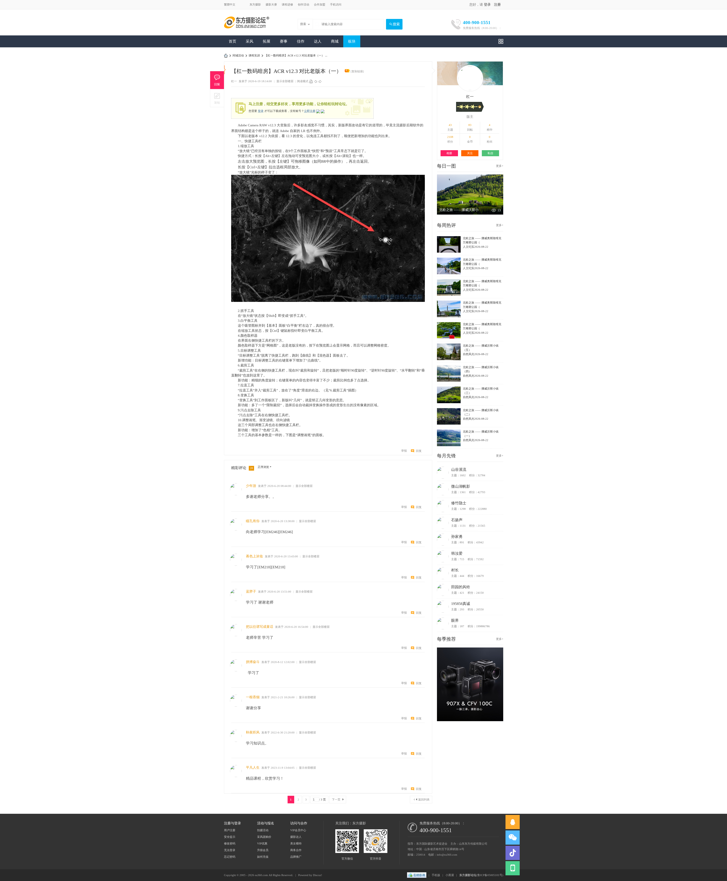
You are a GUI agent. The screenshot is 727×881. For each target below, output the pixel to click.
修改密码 (229, 843)
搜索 (303, 24)
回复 (419, 450)
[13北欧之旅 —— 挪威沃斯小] (470, 213)
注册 (497, 4)
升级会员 (262, 850)
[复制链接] (357, 71)
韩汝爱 (457, 553)
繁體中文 (229, 4)
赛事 (283, 41)
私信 (490, 153)
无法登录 (229, 850)
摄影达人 (296, 836)
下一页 (336, 799)
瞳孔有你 (253, 521)
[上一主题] (315, 81)
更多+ (499, 165)
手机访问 (335, 4)
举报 (404, 450)
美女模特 (296, 843)
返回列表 (424, 799)
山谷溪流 (458, 469)
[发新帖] (217, 98)
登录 (487, 4)
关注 (470, 153)
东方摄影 (255, 4)
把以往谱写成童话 (259, 627)
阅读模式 (302, 81)
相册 (449, 153)
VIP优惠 (262, 843)
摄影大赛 (271, 4)
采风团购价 (264, 836)
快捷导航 (500, 41)
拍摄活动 (262, 830)
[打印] (311, 81)
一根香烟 (253, 697)
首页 (232, 41)
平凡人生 (253, 767)
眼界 (455, 620)
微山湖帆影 (460, 486)
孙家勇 (457, 536)
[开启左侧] (225, 69)
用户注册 (229, 830)
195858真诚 (460, 603)
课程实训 (254, 55)
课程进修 (287, 4)
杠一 (234, 81)
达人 (317, 41)
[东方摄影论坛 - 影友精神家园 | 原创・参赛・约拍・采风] (246, 22)
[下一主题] (320, 81)
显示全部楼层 (284, 81)
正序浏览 (263, 467)
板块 (352, 41)
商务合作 (296, 850)
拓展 (266, 41)
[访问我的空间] (470, 77)
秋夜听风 (253, 732)
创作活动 (303, 4)
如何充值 (262, 856)
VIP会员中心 (298, 830)
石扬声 (457, 520)
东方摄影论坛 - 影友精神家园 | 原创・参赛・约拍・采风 (226, 55)
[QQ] (416, 875)
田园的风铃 (460, 587)
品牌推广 (296, 856)
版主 (469, 117)
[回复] (217, 80)
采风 (249, 41)
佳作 (300, 41)
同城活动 (238, 55)
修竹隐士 (458, 503)
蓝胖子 (251, 591)
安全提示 (229, 836)
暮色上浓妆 (254, 556)
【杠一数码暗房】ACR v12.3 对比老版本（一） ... (296, 55)
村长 (455, 570)
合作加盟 (319, 4)
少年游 (251, 486)
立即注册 (309, 110)
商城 (335, 41)
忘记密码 (229, 856)
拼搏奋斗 (253, 662)
